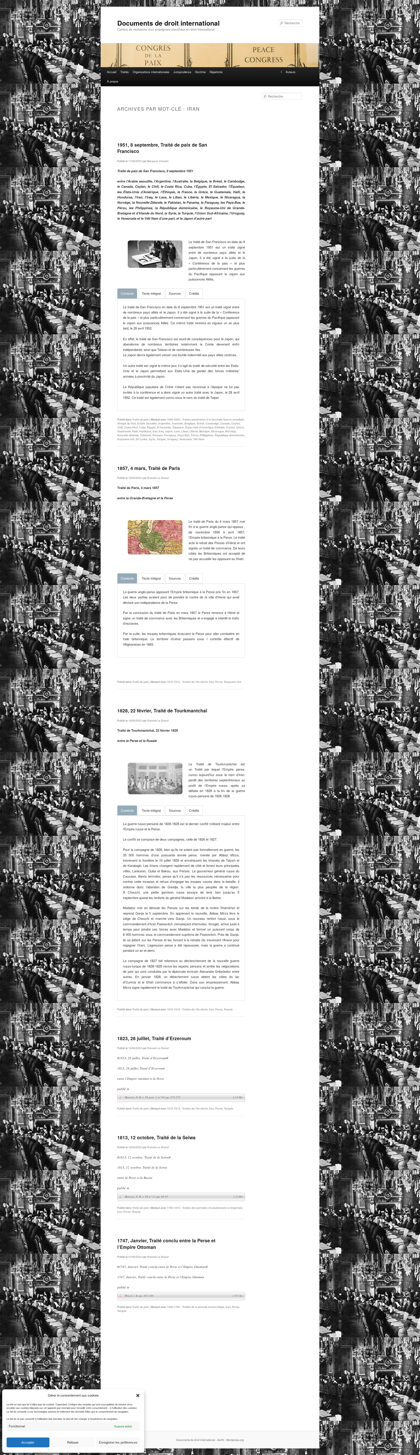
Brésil (200, 423)
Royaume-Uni (125, 439)
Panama (157, 435)
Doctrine (200, 72)
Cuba (142, 427)
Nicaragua (217, 431)
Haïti (135, 431)
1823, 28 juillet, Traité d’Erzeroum (154, 1038)
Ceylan (235, 423)
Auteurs (291, 72)
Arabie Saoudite (147, 423)
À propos (112, 81)
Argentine (164, 423)
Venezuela (185, 439)
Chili (120, 427)
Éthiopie (220, 427)
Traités (124, 72)
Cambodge (212, 423)
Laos (177, 431)
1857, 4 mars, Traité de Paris (148, 468)
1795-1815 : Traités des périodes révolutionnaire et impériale (204, 1208)
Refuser (73, 1442)
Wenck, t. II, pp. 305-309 (184, 1296)
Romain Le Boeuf (158, 478)
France (230, 427)
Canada (225, 423)
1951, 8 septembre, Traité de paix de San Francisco (162, 147)
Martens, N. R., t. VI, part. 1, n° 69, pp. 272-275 (184, 1097)
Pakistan (145, 435)
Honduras (145, 431)
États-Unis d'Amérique (199, 427)
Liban (184, 431)
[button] (138, 1395)
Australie (177, 423)
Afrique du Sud (126, 423)
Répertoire (216, 72)
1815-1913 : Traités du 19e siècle (187, 682)
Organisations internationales (151, 72)
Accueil (111, 72)
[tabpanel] (181, 352)
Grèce (240, 427)
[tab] (127, 293)
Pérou (194, 435)
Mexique (204, 431)
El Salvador (164, 427)
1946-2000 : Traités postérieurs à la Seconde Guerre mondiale (205, 419)
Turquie (161, 439)
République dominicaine (229, 435)
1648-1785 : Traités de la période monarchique (195, 1307)
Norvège (230, 431)
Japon (169, 431)
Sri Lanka (141, 439)
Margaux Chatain (157, 161)
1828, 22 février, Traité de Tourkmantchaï (162, 710)
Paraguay (170, 435)
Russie (228, 1009)
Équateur (178, 427)
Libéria (193, 431)
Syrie (152, 439)
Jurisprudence (182, 72)
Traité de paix (140, 419)
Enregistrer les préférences (118, 1442)
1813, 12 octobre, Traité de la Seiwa (156, 1137)
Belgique (189, 423)
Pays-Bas (183, 435)
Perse (219, 682)
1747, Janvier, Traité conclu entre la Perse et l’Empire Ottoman (166, 1243)
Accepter (27, 1442)
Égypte (151, 427)
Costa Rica (131, 427)
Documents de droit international (168, 23)
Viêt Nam (199, 439)
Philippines (206, 435)
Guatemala (124, 431)
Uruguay (172, 439)
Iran (155, 431)
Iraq (161, 431)
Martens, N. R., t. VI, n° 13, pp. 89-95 (184, 1197)
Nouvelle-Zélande (128, 435)
